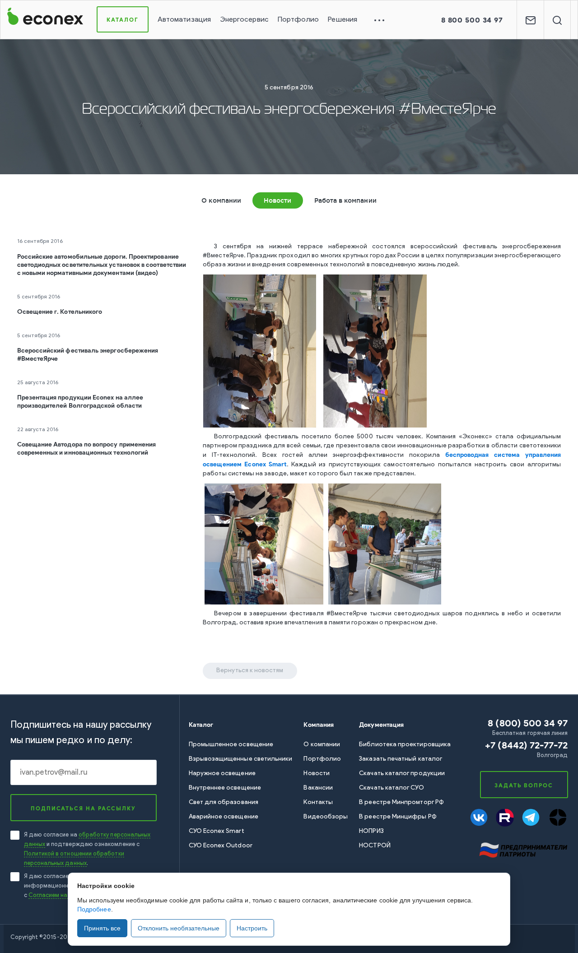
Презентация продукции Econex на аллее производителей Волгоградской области (80, 401)
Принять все (102, 928)
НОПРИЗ (371, 831)
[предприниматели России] (523, 849)
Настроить (252, 928)
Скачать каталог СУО (391, 788)
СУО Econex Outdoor (220, 845)
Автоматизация (184, 19)
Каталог (123, 19)
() (526, 745)
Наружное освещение (222, 773)
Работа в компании (345, 200)
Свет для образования (223, 802)
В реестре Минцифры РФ (397, 817)
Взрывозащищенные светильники (241, 759)
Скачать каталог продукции (402, 773)
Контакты (318, 802)
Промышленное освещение (231, 744)
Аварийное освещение (223, 817)
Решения (342, 19)
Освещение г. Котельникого (60, 312)
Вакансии (318, 788)
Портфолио (298, 19)
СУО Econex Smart (216, 831)
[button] (472, 20)
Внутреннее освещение (225, 788)
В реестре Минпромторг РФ (401, 802)
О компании (221, 200)
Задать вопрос (523, 785)
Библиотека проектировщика (405, 744)
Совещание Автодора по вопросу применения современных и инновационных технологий (86, 448)
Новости (278, 200)
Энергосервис (244, 19)
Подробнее (94, 909)
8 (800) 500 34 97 (528, 723)
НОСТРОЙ (375, 845)
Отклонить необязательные (178, 928)
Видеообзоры (325, 817)
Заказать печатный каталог (400, 759)
